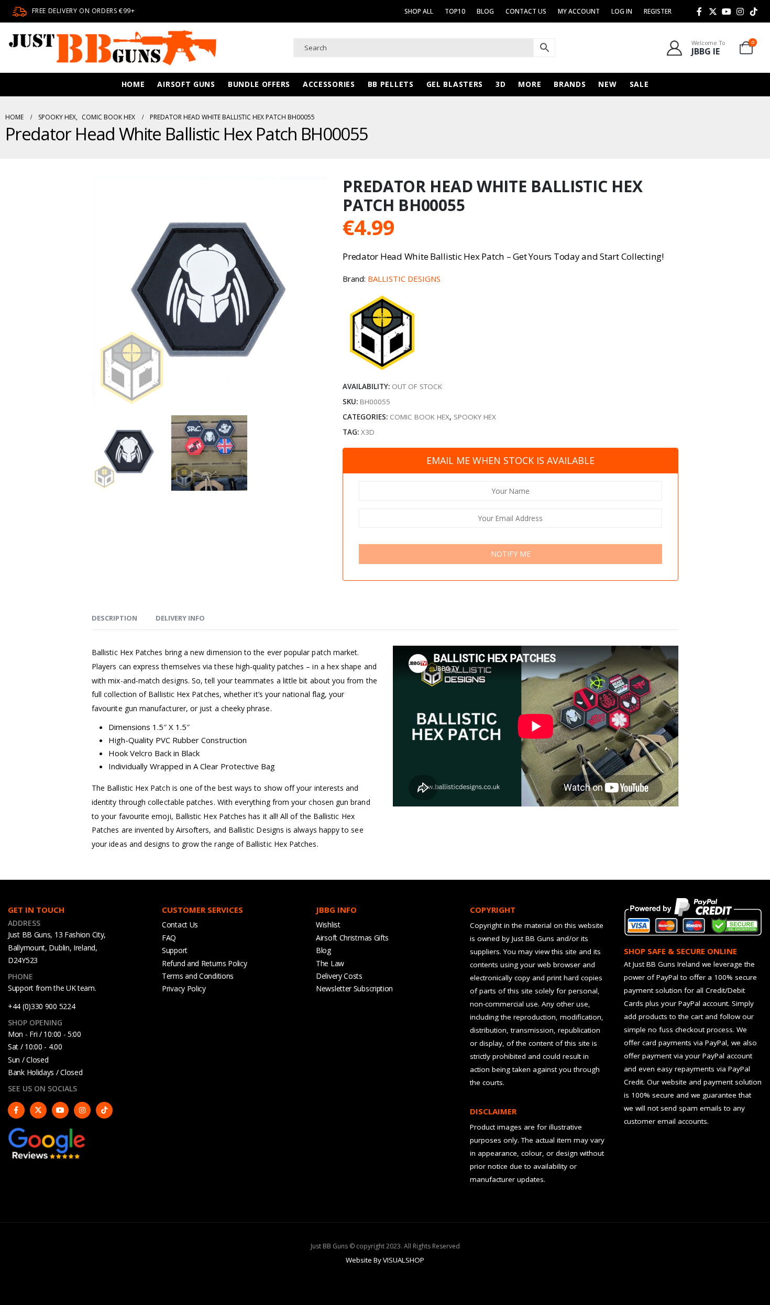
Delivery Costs (339, 976)
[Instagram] (740, 11)
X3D (368, 432)
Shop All (418, 11)
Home (133, 84)
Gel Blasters (454, 84)
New (607, 84)
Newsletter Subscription (354, 988)
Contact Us (525, 11)
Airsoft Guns (186, 84)
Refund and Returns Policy (204, 963)
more (529, 84)
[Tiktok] (754, 11)
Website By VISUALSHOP (385, 1260)
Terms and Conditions (198, 976)
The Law (330, 963)
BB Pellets (391, 84)
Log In (621, 11)
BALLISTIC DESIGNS (404, 278)
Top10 (455, 11)
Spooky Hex (475, 417)
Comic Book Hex (419, 417)
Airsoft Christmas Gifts (352, 938)
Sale (639, 84)
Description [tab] (114, 618)
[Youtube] (726, 11)
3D (500, 84)
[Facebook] (699, 11)
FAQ (169, 938)
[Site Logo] (112, 47)
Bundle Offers (259, 84)
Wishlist (328, 925)
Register (658, 11)
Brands (570, 84)
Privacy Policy (184, 988)
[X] (713, 11)
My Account (579, 11)
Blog (485, 11)
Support (175, 950)
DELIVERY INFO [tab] (180, 618)
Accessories (329, 84)
